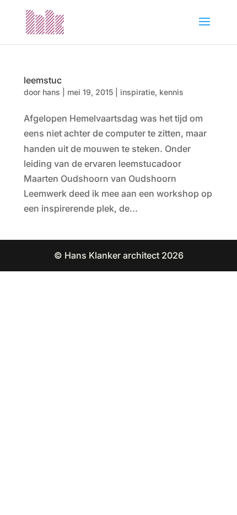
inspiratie (137, 92)
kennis (171, 92)
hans (51, 92)
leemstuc (43, 80)
